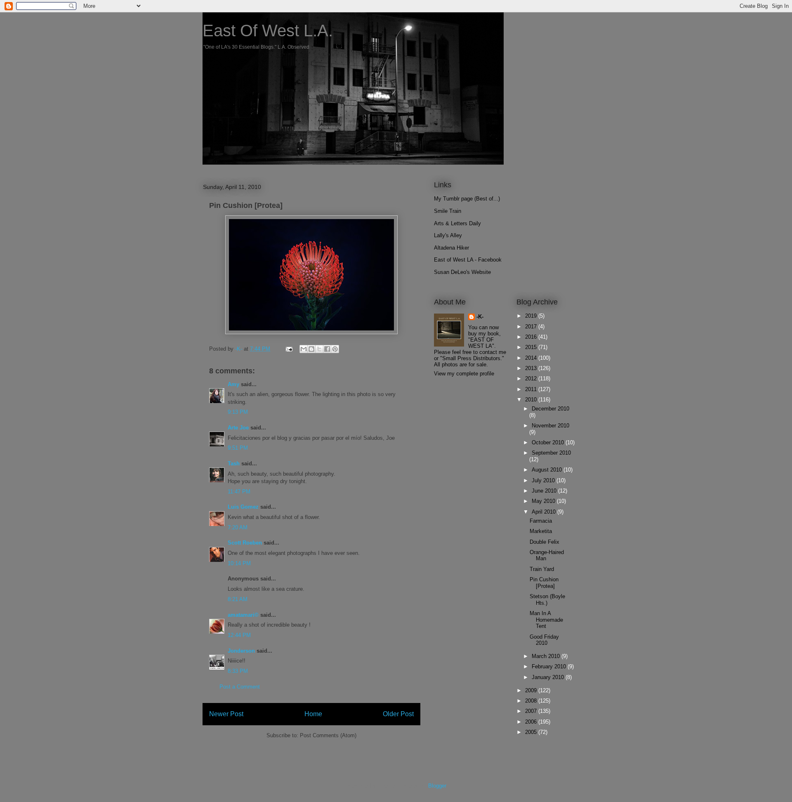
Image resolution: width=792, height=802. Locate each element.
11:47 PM (239, 491)
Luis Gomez (243, 507)
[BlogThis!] (311, 349)
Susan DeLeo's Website (462, 272)
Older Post (398, 713)
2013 (531, 368)
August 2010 (547, 470)
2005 (531, 732)
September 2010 (551, 453)
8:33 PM (238, 671)
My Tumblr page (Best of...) (467, 199)
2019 (531, 316)
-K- (479, 317)
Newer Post (226, 713)
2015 (531, 347)
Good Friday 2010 (544, 640)
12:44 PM (239, 635)
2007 (531, 711)
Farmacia (541, 521)
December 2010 (550, 409)
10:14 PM (239, 563)
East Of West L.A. (268, 30)
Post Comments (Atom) (328, 735)
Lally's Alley (448, 235)
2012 (531, 378)
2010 (531, 399)
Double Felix (544, 542)
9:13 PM (238, 412)
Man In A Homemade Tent (546, 619)
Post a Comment (239, 687)
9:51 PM (238, 448)
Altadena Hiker (451, 248)
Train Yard (542, 569)
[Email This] (303, 349)
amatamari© (243, 615)
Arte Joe (238, 428)
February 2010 (550, 666)
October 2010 (549, 442)
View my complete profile (464, 373)
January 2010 (549, 677)
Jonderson (241, 651)
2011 (531, 389)
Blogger (437, 786)
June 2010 (545, 491)
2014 (531, 358)
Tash (234, 463)
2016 (531, 337)
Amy (233, 384)
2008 (531, 701)
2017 (531, 326)
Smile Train (447, 211)
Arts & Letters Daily (457, 223)
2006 (531, 722)
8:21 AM (238, 599)
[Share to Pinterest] (335, 349)
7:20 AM (238, 527)
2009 (531, 690)
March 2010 (546, 656)
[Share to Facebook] (327, 349)
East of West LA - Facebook (468, 260)
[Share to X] (319, 349)
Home (313, 713)
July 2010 (544, 480)
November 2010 (550, 425)
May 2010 (544, 501)
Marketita (541, 531)
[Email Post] (289, 349)
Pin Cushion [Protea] (544, 582)
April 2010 (544, 512)
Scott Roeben (245, 543)
